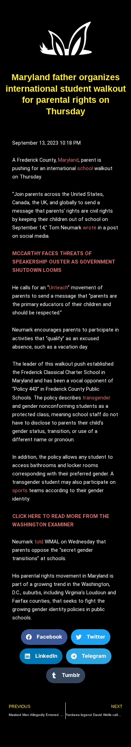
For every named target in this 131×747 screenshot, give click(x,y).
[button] (44, 637)
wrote (89, 227)
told (38, 542)
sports (20, 490)
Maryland (68, 160)
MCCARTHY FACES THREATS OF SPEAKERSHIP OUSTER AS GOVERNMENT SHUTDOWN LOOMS (63, 261)
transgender (96, 398)
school (85, 168)
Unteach (58, 287)
